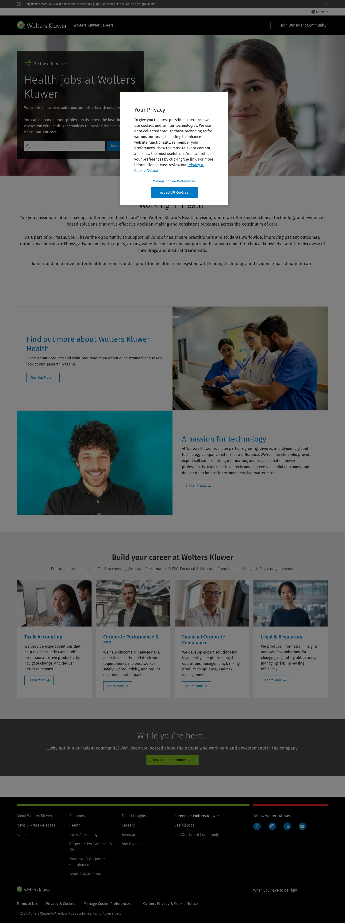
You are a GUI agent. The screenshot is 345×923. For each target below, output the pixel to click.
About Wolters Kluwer (34, 816)
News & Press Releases (36, 825)
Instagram (272, 826)
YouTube (302, 826)
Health (74, 825)
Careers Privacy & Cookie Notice (170, 903)
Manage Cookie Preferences (174, 181)
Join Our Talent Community (170, 760)
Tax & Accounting (83, 834)
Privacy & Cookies (61, 903)
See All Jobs (184, 825)
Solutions (77, 816)
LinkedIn (287, 826)
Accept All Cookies (174, 193)
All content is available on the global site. (129, 4)
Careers (128, 825)
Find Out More (40, 378)
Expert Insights (134, 816)
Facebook (257, 826)
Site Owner (131, 844)
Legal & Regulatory (85, 874)
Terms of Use (27, 903)
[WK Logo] (34, 889)
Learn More (36, 680)
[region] (174, 148)
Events (22, 834)
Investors (129, 834)
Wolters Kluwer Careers (93, 25)
